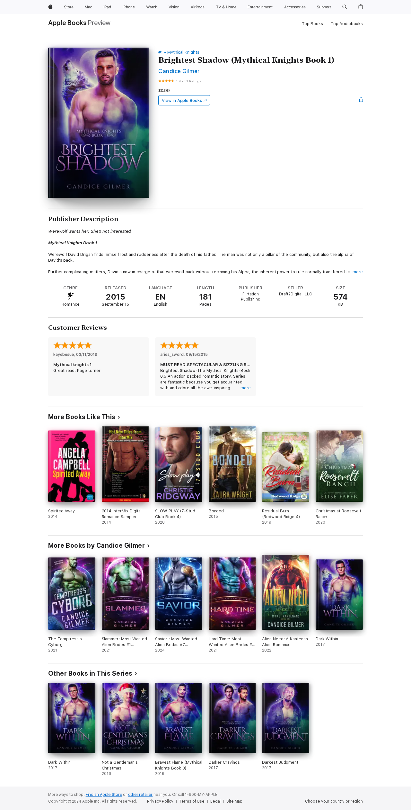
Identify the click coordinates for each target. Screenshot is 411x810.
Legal (215, 801)
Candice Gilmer (179, 71)
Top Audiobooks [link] (347, 23)
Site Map (234, 801)
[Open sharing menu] (361, 100)
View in (182, 100)
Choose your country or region (334, 801)
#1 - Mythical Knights (178, 52)
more (358, 271)
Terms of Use (192, 801)
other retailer (140, 794)
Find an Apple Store (104, 794)
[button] (345, 7)
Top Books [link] (312, 23)
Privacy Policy (160, 801)
